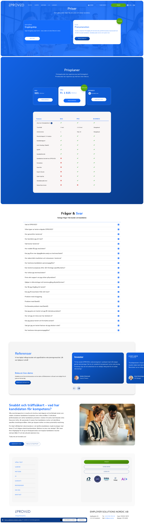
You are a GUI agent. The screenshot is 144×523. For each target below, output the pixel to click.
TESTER (30, 5)
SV (134, 5)
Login (91, 5)
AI (49, 5)
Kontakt (18, 495)
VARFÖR (36, 5)
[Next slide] (79, 388)
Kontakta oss (94, 93)
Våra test (19, 462)
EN (130, 5)
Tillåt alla (81, 520)
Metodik (18, 472)
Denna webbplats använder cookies (13, 520)
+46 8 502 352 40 (110, 516)
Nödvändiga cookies (69, 520)
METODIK (43, 5)
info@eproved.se (109, 518)
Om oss (17, 490)
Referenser (19, 485)
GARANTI (54, 5)
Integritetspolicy (20, 516)
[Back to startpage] (16, 5)
